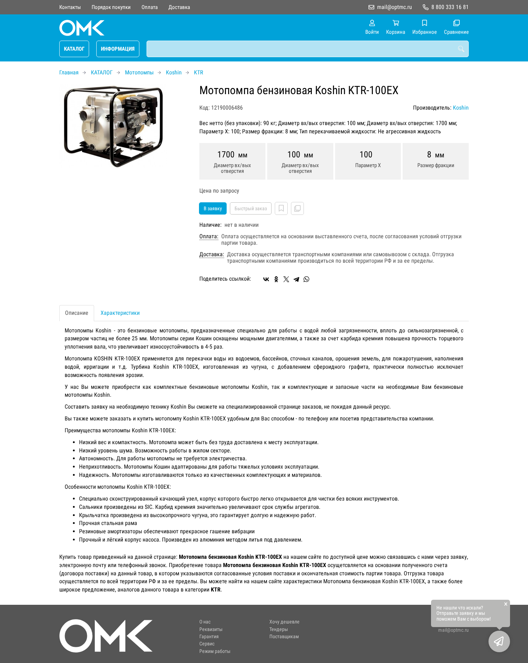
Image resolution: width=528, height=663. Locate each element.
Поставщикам (284, 636)
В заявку (213, 208)
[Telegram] (296, 279)
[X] (286, 279)
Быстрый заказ (251, 208)
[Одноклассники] (276, 279)
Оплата (150, 7)
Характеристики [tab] (120, 312)
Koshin (174, 72)
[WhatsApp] (306, 279)
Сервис (206, 643)
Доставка (179, 7)
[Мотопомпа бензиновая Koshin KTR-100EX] (124, 126)
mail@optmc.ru (394, 7)
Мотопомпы (139, 72)
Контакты (70, 7)
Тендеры (278, 629)
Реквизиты (211, 629)
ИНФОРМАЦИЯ (118, 49)
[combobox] (308, 49)
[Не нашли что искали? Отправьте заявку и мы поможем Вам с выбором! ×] (499, 641)
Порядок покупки (111, 7)
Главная (69, 72)
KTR (198, 72)
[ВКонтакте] (266, 279)
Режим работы (215, 651)
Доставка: (211, 254)
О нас (204, 622)
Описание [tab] (76, 312)
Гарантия (209, 636)
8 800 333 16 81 (450, 7)
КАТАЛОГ (74, 49)
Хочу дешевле (284, 622)
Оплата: (208, 236)
